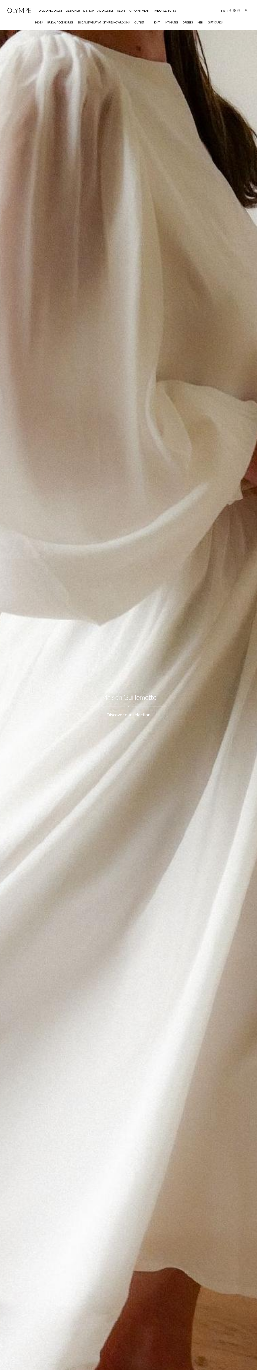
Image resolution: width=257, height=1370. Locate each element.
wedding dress (50, 10)
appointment (139, 10)
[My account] (246, 10)
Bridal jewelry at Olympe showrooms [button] (104, 22)
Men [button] (200, 22)
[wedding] (149, 20)
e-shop (88, 10)
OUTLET (139, 22)
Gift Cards (215, 22)
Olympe (19, 10)
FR (223, 10)
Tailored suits (164, 10)
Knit (157, 22)
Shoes (39, 22)
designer (73, 10)
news (121, 10)
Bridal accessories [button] (60, 22)
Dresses (188, 22)
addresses (105, 10)
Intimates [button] (171, 22)
